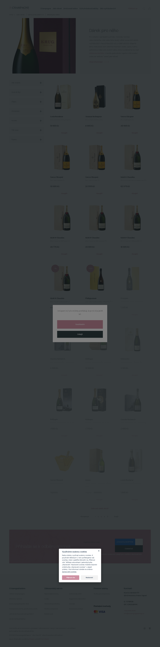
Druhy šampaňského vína (19, 604)
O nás (46, 599)
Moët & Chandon (128, 177)
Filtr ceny (15, 130)
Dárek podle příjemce (36, 14)
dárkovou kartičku (96, 53)
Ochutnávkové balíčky (88, 8)
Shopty (32, 639)
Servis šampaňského (17, 619)
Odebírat (129, 548)
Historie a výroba (15, 599)
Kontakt (72, 604)
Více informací (96, 62)
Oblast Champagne (17, 594)
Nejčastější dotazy (51, 594)
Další (116, 517)
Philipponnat (90, 298)
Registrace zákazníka (77, 599)
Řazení (14, 140)
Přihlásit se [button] (132, 8)
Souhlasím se (113, 555)
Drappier (124, 298)
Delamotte (125, 359)
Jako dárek (57, 8)
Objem (14, 102)
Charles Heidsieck (57, 359)
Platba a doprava (51, 609)
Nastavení (89, 577)
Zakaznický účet (75, 594)
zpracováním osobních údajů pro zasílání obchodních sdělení (113, 555)
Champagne (45, 8)
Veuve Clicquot (127, 117)
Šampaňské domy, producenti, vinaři (23, 609)
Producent (15, 111)
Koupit (64, 133)
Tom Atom (45, 639)
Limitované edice (70, 8)
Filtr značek (16, 83)
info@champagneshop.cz (134, 613)
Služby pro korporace (102, 594)
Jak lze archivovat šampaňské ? (21, 614)
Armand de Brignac (93, 117)
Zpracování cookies (69, 572)
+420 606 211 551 (130, 611)
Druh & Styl (16, 92)
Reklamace (48, 614)
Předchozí (85, 517)
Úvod (11, 14)
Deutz (87, 480)
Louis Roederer (56, 117)
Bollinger (89, 359)
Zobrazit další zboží (99, 508)
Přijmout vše (70, 577)
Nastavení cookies (76, 609)
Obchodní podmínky (52, 604)
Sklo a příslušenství (108, 8)
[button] (144, 9)
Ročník (14, 121)
